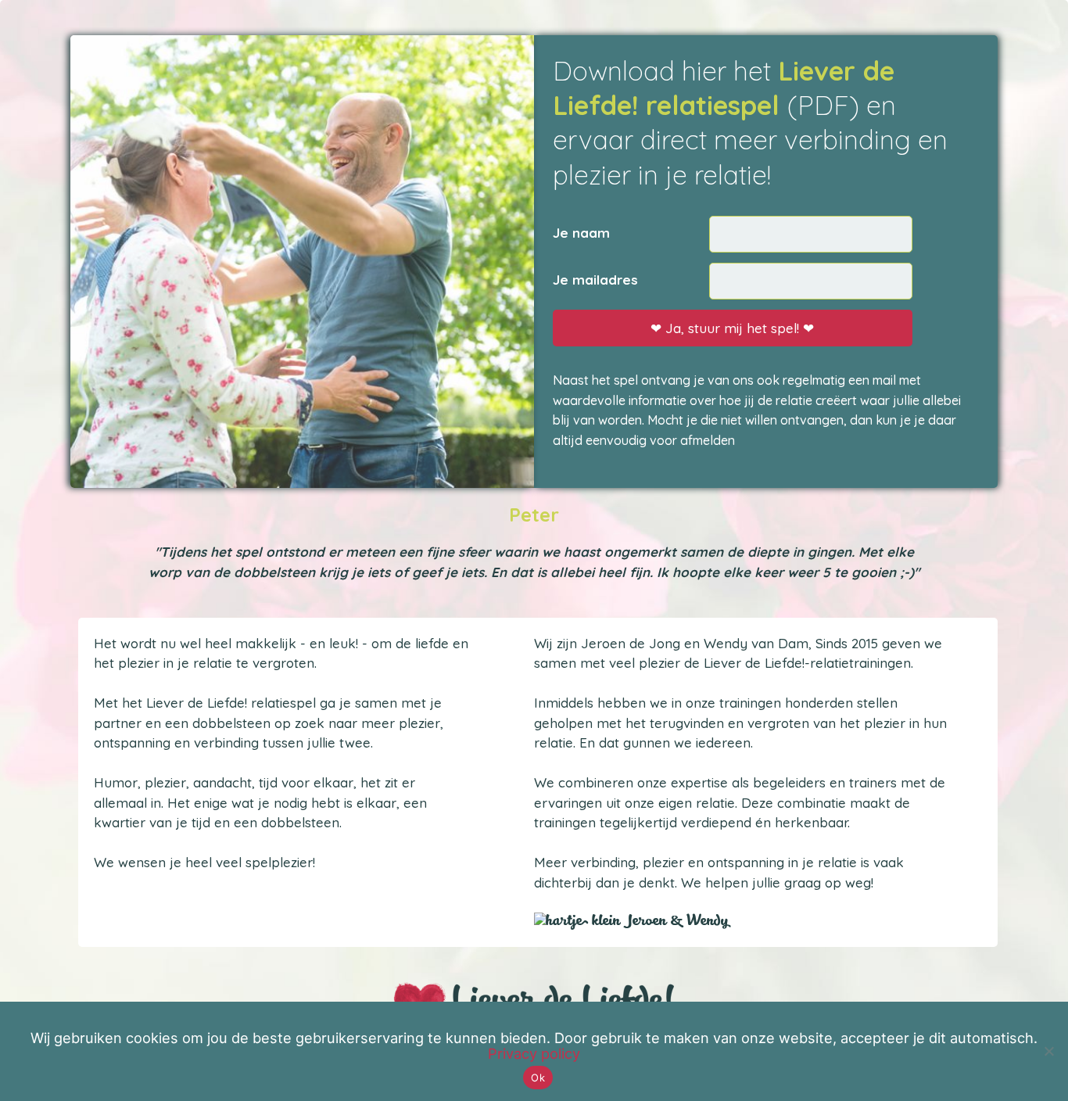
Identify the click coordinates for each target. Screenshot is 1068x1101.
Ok (538, 1077)
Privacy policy (534, 1053)
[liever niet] (1048, 1051)
